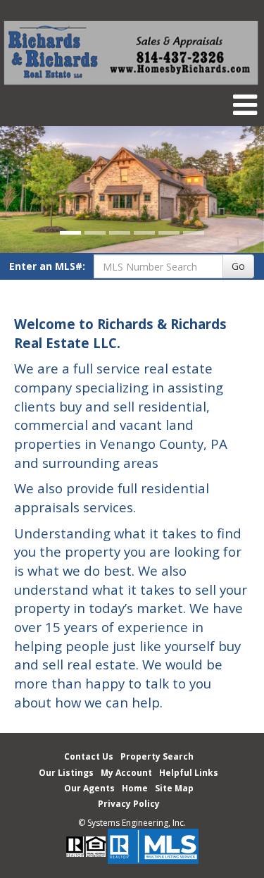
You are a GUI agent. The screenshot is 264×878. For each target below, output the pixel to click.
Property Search (157, 756)
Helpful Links (188, 773)
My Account (126, 773)
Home (135, 788)
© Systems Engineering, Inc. (132, 823)
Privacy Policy (129, 804)
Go (238, 266)
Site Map (174, 788)
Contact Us (88, 756)
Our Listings (66, 773)
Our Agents (89, 788)
